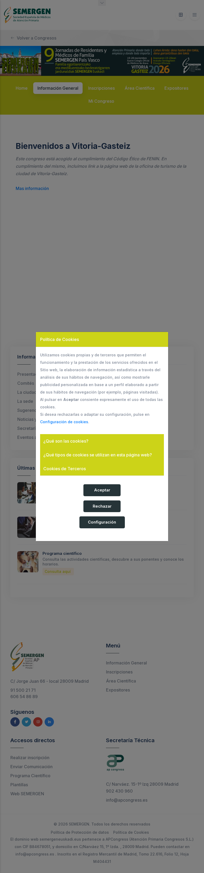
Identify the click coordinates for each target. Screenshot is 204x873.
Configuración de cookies (64, 422)
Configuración (102, 522)
